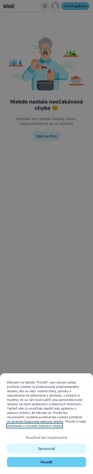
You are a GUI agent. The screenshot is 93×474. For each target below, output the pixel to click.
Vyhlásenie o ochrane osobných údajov (34, 426)
